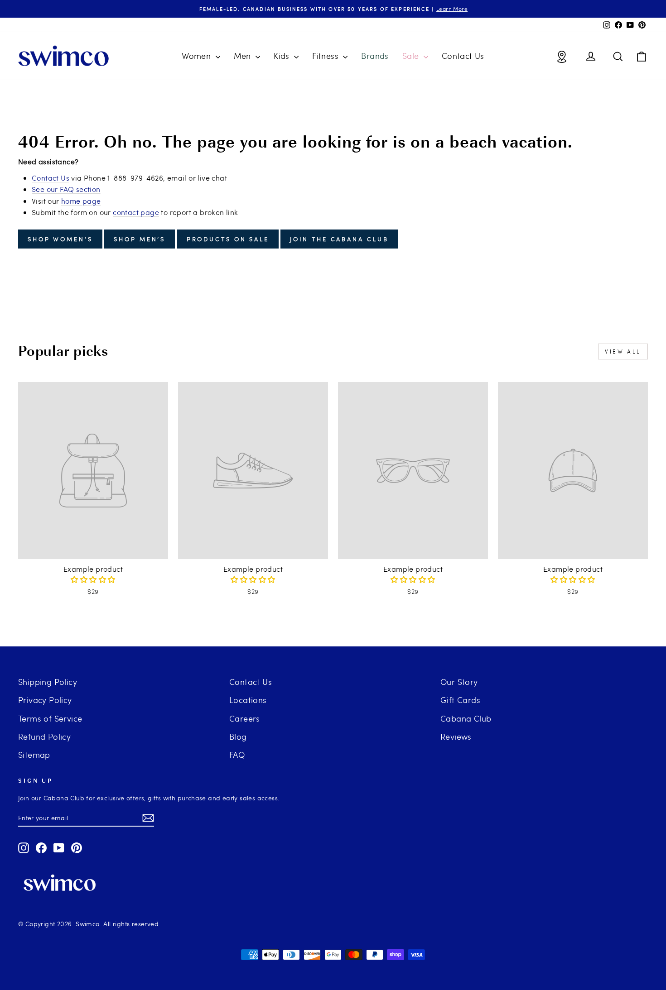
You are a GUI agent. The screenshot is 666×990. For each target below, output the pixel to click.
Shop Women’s (60, 239)
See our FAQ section (66, 189)
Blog (238, 736)
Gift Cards (460, 699)
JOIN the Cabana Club (339, 239)
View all (623, 351)
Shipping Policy (47, 681)
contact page (136, 212)
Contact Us (463, 55)
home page (81, 201)
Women (197, 55)
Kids (283, 55)
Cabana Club (465, 718)
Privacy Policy (45, 699)
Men (244, 55)
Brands (374, 55)
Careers (244, 718)
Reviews (456, 736)
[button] (93, 579)
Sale (411, 55)
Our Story (459, 681)
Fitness (326, 55)
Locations (248, 699)
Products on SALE (228, 239)
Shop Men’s (139, 239)
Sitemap (34, 754)
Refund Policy (44, 736)
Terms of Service (50, 718)
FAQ (237, 754)
